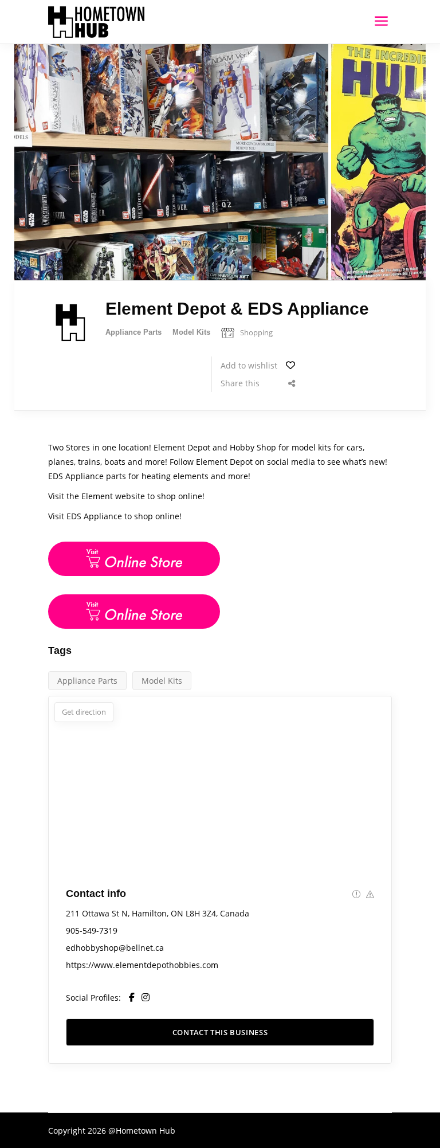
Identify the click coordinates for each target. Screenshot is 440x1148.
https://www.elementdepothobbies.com (142, 964)
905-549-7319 (91, 930)
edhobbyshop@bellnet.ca (115, 947)
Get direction (84, 712)
